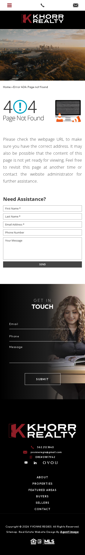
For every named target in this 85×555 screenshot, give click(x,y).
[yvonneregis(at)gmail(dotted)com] (75, 5)
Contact (42, 509)
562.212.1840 (45, 447)
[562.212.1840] (42, 5)
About (42, 477)
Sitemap (11, 531)
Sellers (43, 503)
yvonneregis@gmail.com (46, 452)
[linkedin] (35, 463)
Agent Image (69, 531)
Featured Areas (42, 490)
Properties (42, 483)
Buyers (42, 496)
